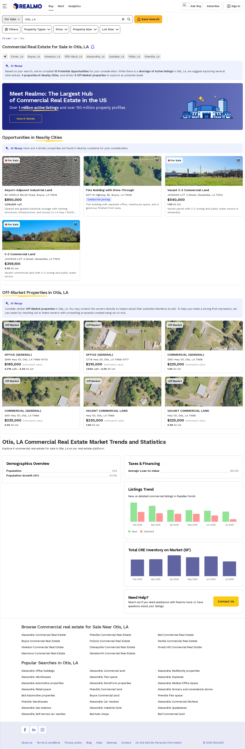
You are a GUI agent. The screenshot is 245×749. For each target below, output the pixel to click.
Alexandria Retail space (36, 689)
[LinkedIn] (33, 729)
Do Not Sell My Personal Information (158, 742)
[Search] (129, 19)
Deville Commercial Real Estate (177, 641)
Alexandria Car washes (104, 701)
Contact (126, 742)
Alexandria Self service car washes (43, 714)
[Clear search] (123, 19)
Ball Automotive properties (38, 695)
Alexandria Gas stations (36, 707)
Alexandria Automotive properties (42, 683)
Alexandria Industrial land (106, 707)
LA (15, 38)
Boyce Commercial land (104, 695)
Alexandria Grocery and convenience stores (185, 689)
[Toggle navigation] (5, 6)
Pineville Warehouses (34, 701)
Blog (89, 742)
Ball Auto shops (99, 714)
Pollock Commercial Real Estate (110, 641)
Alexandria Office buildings (38, 670)
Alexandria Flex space (104, 677)
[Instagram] (42, 729)
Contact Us (226, 601)
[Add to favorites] (76, 160)
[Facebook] (25, 729)
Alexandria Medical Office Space (178, 683)
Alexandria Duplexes (171, 677)
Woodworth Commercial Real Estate (112, 653)
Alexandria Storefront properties (110, 683)
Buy (51, 6)
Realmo (27, 6)
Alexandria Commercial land (107, 670)
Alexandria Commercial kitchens (178, 701)
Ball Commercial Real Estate (176, 635)
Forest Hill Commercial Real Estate (180, 647)
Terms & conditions (48, 742)
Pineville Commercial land (106, 689)
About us (26, 742)
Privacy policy (73, 742)
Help (99, 742)
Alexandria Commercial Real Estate (43, 635)
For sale (6, 38)
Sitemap (112, 742)
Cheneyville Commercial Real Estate (112, 647)
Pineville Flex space (170, 695)
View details (41, 186)
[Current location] (5, 57)
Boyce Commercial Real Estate (40, 641)
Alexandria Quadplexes (172, 707)
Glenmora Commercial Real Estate (43, 653)
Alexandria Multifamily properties (179, 670)
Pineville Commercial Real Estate (110, 635)
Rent (61, 6)
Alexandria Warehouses (36, 677)
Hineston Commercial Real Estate (42, 647)
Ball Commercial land (171, 714)
